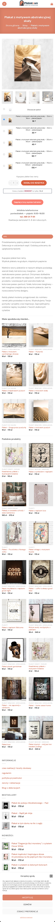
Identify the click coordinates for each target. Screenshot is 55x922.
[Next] (49, 64)
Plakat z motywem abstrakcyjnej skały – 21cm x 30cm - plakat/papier (34, 129)
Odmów (27, 904)
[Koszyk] (52, 4)
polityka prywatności (26, 917)
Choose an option (34, 110)
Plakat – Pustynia (36, 352)
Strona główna (12, 25)
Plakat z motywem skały (38, 391)
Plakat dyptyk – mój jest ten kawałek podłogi (40, 745)
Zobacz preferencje (27, 911)
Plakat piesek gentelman (12, 666)
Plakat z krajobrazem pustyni (13, 391)
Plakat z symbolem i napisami (40, 472)
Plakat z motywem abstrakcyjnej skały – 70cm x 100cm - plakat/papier (34, 164)
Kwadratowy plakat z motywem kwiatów (37, 667)
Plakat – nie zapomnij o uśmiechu (11, 706)
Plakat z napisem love (37, 511)
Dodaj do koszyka (34, 183)
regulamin (6, 773)
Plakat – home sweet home (40, 705)
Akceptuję (27, 897)
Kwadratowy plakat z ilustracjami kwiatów (10, 472)
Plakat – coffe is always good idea (40, 589)
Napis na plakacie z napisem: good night (13, 589)
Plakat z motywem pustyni (39, 427)
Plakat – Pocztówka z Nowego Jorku (14, 550)
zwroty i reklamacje (11, 783)
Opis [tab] (5, 236)
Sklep (25, 25)
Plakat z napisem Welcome (12, 627)
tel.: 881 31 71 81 (27, 216)
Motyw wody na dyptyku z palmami (39, 628)
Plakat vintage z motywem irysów (39, 550)
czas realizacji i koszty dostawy (16, 768)
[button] (51, 876)
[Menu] (4, 4)
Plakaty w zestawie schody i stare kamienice (13, 511)
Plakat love (6, 744)
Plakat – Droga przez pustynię (14, 427)
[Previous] (6, 64)
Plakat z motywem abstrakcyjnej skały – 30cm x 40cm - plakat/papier (34, 141)
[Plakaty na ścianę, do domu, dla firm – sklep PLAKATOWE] (29, 4)
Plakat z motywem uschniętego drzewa (10, 353)
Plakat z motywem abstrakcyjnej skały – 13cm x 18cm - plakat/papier (34, 117)
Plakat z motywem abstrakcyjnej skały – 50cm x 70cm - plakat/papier (34, 152)
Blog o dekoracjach (11, 788)
